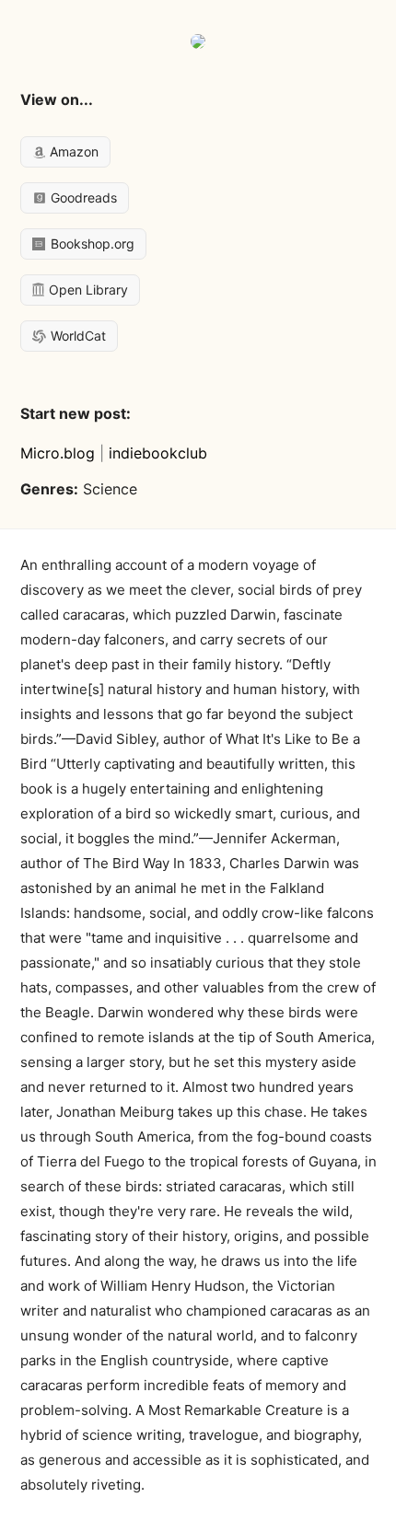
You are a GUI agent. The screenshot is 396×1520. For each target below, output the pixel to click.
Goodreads (82, 197)
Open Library (86, 289)
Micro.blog (57, 453)
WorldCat (76, 335)
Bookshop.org (90, 243)
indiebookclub (158, 453)
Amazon (72, 151)
